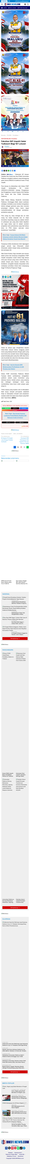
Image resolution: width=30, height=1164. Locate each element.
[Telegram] (24, 1146)
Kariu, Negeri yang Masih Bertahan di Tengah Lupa (18, 1090)
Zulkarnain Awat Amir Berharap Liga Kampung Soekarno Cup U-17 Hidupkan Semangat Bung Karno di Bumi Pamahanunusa (15, 1042)
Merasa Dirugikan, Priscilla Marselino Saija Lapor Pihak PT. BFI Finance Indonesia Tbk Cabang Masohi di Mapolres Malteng (19, 1123)
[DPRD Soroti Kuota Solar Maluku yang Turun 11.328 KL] (7, 518)
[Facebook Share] (15, 447)
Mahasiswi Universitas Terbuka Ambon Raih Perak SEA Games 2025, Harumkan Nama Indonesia (14, 1059)
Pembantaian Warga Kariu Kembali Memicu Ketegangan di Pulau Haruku (19, 1095)
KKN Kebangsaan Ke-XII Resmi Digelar (18, 1105)
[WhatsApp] (18, 1146)
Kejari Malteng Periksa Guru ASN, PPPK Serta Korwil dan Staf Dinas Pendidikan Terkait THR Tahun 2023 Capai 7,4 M (19, 1110)
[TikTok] (21, 1146)
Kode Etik (21, 1152)
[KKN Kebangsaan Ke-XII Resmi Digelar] (13, 1101)
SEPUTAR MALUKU (6, 138)
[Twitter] (9, 1146)
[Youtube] (15, 1146)
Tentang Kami (18, 1151)
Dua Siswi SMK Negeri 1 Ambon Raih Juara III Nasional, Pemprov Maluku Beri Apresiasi (19, 621)
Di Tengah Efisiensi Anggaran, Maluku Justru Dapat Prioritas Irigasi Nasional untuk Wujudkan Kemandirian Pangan (19, 632)
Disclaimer (20, 1154)
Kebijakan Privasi (11, 1154)
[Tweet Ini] (18, 447)
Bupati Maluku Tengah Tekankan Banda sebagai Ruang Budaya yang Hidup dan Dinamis (13, 1065)
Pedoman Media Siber (11, 1152)
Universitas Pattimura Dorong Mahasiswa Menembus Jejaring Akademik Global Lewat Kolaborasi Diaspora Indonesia (8, 899)
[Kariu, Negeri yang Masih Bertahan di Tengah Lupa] (15, 1086)
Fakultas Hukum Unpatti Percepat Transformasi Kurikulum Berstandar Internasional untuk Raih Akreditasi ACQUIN (21, 899)
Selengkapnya (14, 637)
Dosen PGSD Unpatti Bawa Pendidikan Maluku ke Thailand (7, 773)
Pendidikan (14, 138)
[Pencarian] (28, 4)
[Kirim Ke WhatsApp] (27, 447)
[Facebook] (6, 1146)
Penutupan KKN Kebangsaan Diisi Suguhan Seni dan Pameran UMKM (24, 440)
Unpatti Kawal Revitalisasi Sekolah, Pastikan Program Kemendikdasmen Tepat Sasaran (19, 601)
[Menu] (2, 4)
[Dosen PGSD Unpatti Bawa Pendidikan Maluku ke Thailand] (8, 710)
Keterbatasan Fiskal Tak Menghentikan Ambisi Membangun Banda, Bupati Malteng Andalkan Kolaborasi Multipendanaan (19, 612)
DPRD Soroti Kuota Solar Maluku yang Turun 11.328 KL (6, 580)
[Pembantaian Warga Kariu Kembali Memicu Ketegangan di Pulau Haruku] (6, 1096)
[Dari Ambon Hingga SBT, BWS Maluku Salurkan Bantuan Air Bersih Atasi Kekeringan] (22, 518)
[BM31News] (12, 4)
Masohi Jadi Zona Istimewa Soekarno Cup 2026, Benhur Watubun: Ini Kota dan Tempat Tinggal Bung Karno (14, 1048)
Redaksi (7, 146)
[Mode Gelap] (25, 4)
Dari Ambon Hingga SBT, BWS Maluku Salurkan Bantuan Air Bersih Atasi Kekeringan (22, 580)
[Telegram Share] (24, 447)
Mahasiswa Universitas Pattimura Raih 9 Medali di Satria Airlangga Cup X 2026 (13, 1054)
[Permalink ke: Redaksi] (2, 146)
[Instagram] (12, 1146)
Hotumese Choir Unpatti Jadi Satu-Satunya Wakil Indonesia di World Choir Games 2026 (21, 773)
